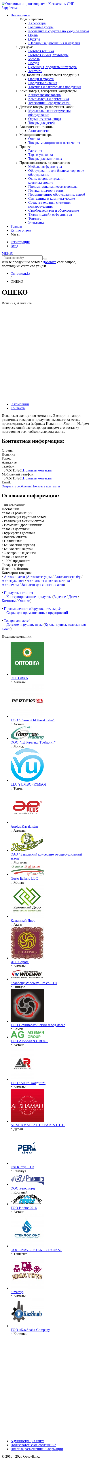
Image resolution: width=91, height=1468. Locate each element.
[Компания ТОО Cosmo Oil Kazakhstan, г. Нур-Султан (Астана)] (27, 716)
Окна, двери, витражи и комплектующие (46, 180)
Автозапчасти (38, 131)
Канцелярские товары (44, 95)
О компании (20, 404)
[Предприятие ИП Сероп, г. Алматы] (27, 958)
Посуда (33, 63)
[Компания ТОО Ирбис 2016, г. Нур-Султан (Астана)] (27, 1204)
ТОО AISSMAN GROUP (29, 1041)
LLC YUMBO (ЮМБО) (28, 784)
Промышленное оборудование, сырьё (56, 194)
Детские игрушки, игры (24, 624)
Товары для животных (45, 158)
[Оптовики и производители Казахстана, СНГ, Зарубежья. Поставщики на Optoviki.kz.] (45, 8)
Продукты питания (42, 83)
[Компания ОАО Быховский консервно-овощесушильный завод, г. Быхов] (27, 850)
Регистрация (20, 242)
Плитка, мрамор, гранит (46, 190)
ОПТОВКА (19, 678)
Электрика (36, 222)
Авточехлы (10, 585)
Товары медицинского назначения (54, 143)
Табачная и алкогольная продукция (54, 87)
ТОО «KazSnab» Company (30, 1330)
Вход (14, 246)
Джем (72, 597)
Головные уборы (40, 27)
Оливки (24, 601)
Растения (35, 151)
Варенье (59, 597)
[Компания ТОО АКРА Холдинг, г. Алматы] (22, 1079)
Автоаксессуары (39, 577)
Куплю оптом (21, 230)
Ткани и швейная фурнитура (50, 214)
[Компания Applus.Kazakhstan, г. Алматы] (27, 822)
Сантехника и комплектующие (51, 198)
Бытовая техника (41, 51)
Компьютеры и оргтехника (48, 99)
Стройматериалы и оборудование (53, 210)
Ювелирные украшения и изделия (54, 43)
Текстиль (35, 71)
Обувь (33, 35)
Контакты (18, 408)
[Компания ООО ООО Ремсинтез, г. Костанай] (27, 1184)
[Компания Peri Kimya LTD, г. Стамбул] (27, 1163)
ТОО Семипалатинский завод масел (38, 1025)
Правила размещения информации (37, 1449)
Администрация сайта (27, 1441)
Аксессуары (37, 23)
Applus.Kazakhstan (24, 826)
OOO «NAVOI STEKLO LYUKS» (36, 1250)
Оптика (34, 139)
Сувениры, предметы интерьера (52, 67)
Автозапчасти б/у (67, 577)
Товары (16, 226)
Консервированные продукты (28, 597)
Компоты (9, 601)
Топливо (34, 218)
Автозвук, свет (13, 581)
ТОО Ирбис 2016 (24, 1208)
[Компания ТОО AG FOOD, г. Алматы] (27, 674)
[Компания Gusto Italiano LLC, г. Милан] (27, 874)
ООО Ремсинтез (23, 1188)
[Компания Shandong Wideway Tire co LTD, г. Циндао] (27, 979)
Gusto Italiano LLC (24, 878)
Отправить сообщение (16, 486)
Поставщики (20, 15)
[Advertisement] (45, 353)
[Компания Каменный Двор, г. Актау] (27, 916)
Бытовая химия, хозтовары (48, 55)
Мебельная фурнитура (45, 166)
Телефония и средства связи (49, 103)
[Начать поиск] (45, 258)
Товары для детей (41, 123)
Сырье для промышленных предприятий (37, 612)
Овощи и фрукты (41, 79)
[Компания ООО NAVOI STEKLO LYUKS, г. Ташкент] (27, 1246)
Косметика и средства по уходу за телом (58, 31)
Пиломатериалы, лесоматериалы (53, 186)
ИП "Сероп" (20, 962)
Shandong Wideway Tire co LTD (34, 983)
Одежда (34, 39)
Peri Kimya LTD (22, 1167)
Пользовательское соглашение (33, 1445)
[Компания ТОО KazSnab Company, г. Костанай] (27, 1326)
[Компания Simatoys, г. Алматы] (27, 1288)
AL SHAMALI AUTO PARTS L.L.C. (38, 1125)
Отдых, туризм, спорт (44, 119)
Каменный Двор (23, 920)
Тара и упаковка (40, 154)
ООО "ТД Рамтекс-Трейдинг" (33, 742)
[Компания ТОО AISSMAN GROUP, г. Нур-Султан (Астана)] (27, 1037)
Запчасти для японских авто (42, 585)
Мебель (34, 59)
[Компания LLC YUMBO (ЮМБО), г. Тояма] (27, 780)
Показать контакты (37, 470)
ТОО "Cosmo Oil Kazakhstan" (33, 720)
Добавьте (49, 262)
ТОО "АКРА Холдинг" (28, 1083)
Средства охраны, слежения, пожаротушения (49, 204)
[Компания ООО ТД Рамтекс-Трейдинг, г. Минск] (27, 738)
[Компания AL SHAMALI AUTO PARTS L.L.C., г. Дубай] (27, 1121)
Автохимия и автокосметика (48, 581)
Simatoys (17, 1292)
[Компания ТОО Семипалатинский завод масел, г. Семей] (27, 1021)
